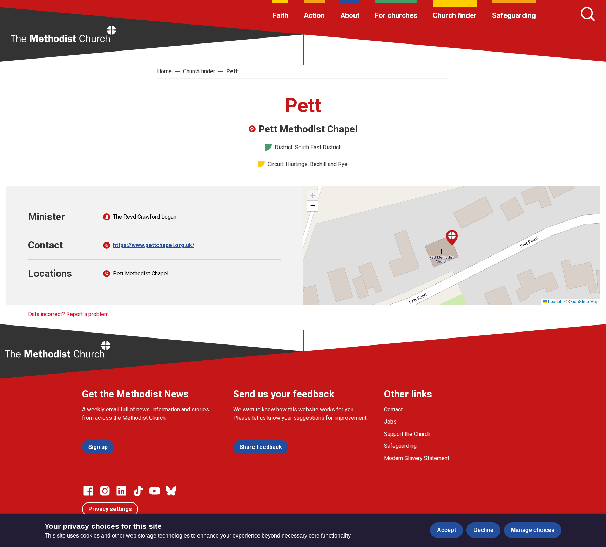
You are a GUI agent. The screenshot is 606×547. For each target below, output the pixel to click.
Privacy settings (110, 509)
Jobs (390, 421)
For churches (396, 15)
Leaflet (554, 301)
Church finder (455, 15)
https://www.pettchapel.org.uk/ (153, 245)
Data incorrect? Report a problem (68, 314)
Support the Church (407, 434)
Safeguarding (514, 15)
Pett (232, 71)
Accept (446, 530)
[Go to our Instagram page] (105, 491)
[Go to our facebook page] (88, 491)
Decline (483, 530)
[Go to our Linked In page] (121, 491)
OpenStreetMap (583, 301)
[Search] (588, 14)
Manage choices (532, 530)
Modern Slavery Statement (416, 458)
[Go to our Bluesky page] (171, 491)
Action (314, 15)
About (349, 15)
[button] (452, 237)
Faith (280, 15)
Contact (393, 409)
